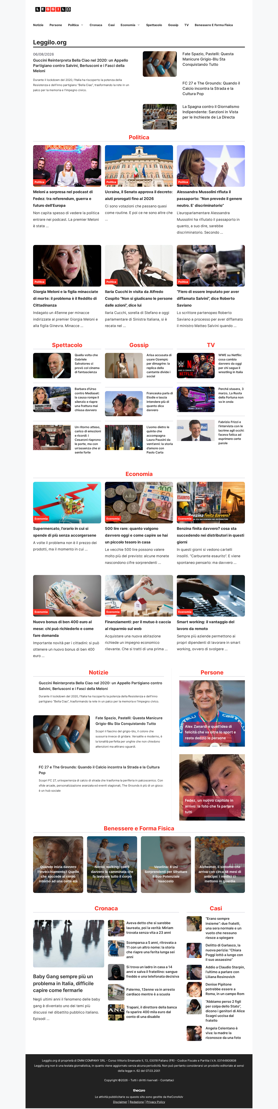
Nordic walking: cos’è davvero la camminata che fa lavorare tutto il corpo (112, 871)
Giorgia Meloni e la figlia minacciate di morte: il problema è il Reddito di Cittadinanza (65, 298)
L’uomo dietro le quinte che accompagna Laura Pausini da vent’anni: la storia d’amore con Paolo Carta (160, 439)
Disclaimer (120, 1102)
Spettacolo (154, 25)
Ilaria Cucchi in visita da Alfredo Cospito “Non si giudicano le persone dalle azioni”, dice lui (138, 298)
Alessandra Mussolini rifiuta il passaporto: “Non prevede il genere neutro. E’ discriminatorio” (209, 199)
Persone (56, 25)
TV (186, 25)
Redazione (137, 1102)
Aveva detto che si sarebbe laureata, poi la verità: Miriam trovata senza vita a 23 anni (149, 927)
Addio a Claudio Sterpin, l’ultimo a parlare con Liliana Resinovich (225, 972)
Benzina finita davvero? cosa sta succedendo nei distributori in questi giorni (210, 535)
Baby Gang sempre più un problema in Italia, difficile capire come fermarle (63, 983)
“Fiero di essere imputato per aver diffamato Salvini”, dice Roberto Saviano (208, 298)
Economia (128, 25)
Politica (73, 25)
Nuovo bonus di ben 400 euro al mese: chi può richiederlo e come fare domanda (63, 629)
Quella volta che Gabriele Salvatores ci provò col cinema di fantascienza (87, 363)
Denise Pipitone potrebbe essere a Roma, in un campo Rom (225, 989)
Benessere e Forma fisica (214, 25)
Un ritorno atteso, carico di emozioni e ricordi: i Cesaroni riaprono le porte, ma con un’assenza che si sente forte (88, 439)
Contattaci (167, 1080)
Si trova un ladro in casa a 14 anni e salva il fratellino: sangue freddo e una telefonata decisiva (152, 971)
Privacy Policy (155, 1102)
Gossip (173, 25)
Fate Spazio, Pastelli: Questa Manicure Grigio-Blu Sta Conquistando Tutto (208, 59)
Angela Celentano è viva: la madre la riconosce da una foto (223, 1033)
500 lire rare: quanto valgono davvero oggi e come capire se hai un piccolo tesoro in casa (136, 535)
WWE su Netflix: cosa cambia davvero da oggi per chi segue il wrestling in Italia (230, 363)
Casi (111, 25)
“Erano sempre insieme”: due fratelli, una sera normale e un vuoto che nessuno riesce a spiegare (224, 928)
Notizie (38, 25)
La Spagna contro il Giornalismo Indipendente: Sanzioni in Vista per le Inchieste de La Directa (210, 111)
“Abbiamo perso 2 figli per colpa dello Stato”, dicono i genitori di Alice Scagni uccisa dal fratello (225, 1011)
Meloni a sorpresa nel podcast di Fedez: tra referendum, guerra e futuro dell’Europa (63, 199)
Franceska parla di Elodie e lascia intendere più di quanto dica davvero (160, 401)
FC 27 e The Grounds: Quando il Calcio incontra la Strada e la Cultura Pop (211, 88)
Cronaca (96, 25)
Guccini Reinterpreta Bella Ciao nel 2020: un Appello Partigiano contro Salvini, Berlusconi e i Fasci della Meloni (80, 65)
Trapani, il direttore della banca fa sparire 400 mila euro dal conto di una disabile (151, 1012)
